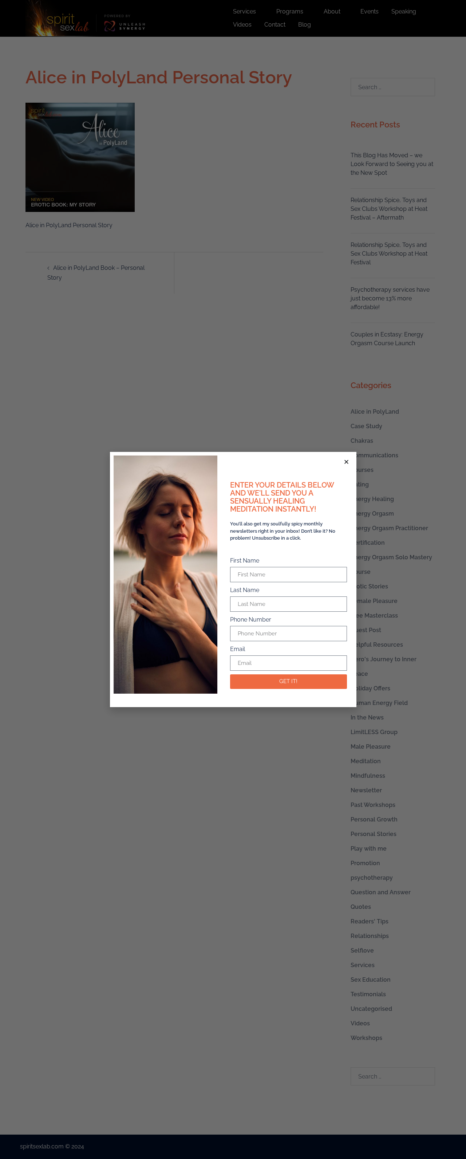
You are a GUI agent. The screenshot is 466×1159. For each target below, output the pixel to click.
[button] (346, 462)
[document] (233, 579)
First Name (244, 560)
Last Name (244, 590)
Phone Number (250, 619)
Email (237, 649)
